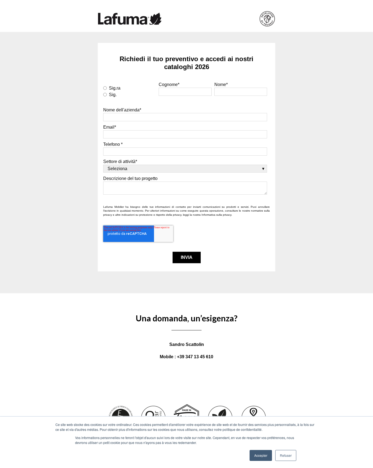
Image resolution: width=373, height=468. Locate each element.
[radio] (129, 87)
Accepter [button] (260, 455)
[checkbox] (129, 90)
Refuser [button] (286, 455)
